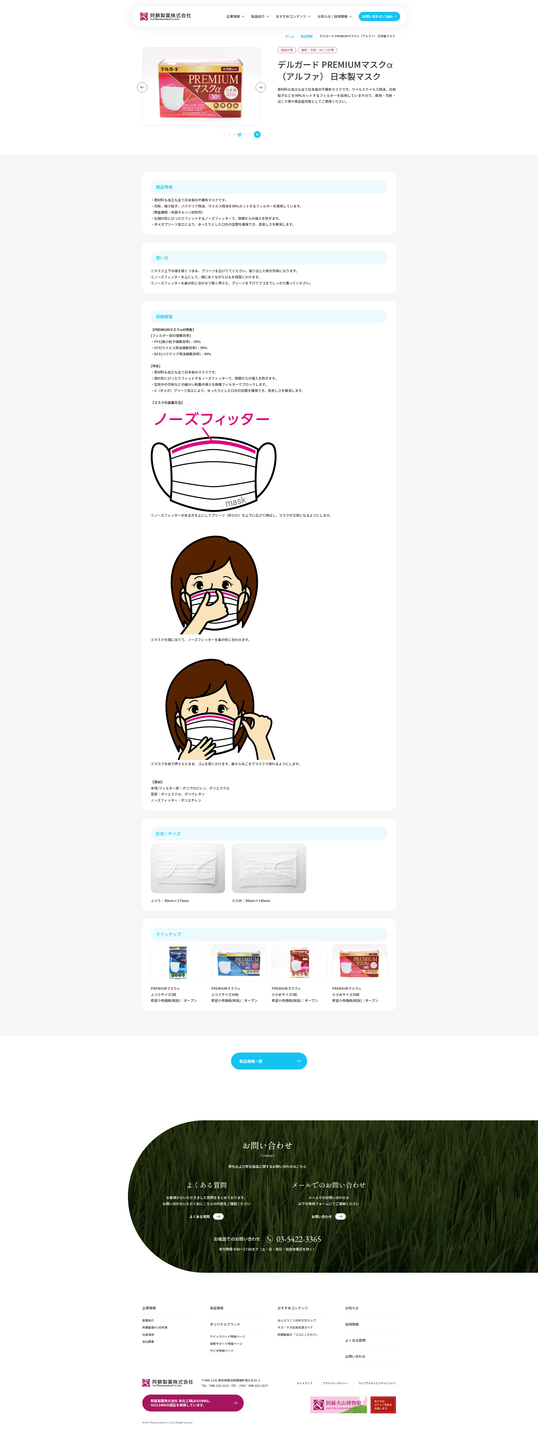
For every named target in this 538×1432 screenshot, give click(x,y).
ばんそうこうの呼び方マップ (297, 1320)
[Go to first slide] (261, 87)
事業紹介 (148, 1320)
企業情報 (149, 1308)
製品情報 (307, 36)
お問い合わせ (355, 1356)
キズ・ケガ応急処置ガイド (295, 1327)
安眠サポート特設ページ (226, 1343)
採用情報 (352, 1324)
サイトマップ (304, 1383)
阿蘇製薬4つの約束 (155, 1327)
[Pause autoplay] (257, 134)
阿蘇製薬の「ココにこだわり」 (298, 1334)
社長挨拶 (148, 1334)
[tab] (224, 134)
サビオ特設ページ (222, 1350)
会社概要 (148, 1341)
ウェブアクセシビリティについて (377, 1383)
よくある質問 (355, 1340)
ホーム (289, 36)
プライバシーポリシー (335, 1383)
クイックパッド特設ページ (227, 1336)
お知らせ (352, 1308)
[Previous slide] (142, 87)
